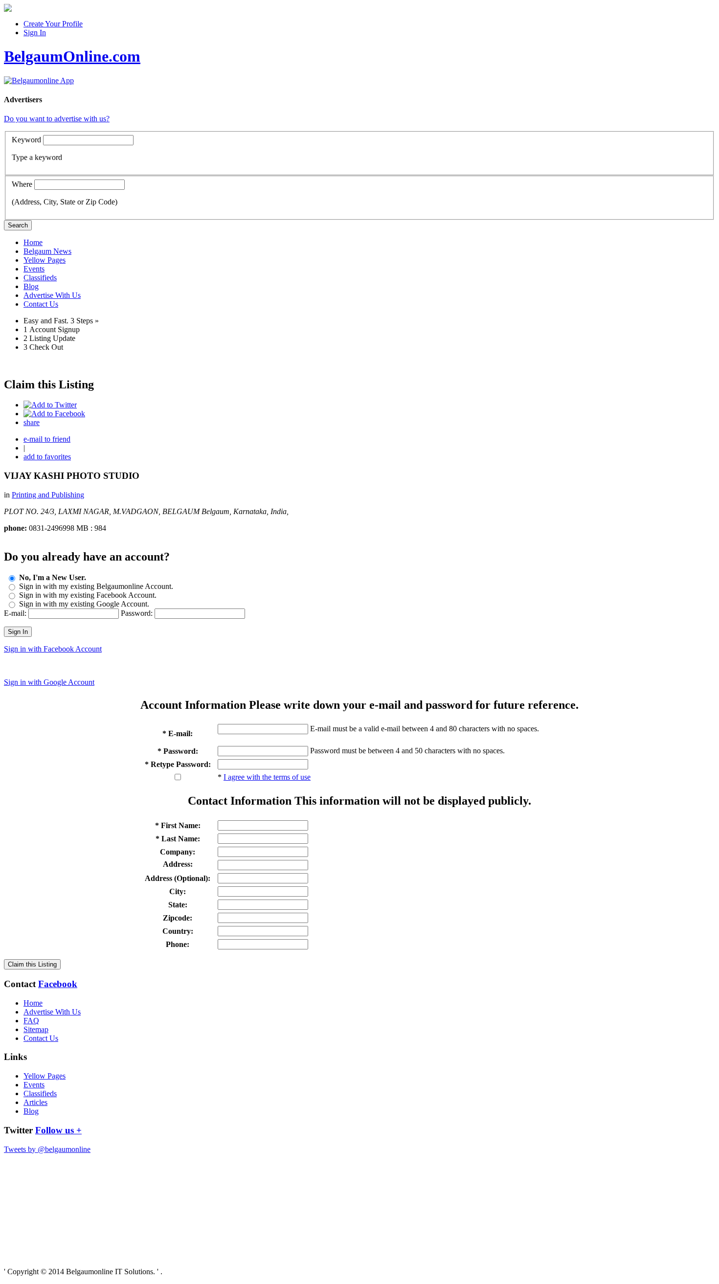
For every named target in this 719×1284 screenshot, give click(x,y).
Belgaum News (47, 251)
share (31, 422)
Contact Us (40, 304)
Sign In (34, 32)
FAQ (31, 1020)
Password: (137, 613)
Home (33, 242)
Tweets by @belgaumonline (47, 1149)
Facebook (57, 984)
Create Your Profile (53, 24)
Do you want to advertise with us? (57, 118)
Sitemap (35, 1029)
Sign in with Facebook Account (53, 649)
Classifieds (40, 277)
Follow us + (58, 1130)
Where (22, 184)
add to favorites (47, 456)
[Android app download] (8, 9)
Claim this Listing (32, 964)
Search (18, 225)
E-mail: (15, 613)
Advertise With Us (52, 295)
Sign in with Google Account (49, 682)
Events (34, 269)
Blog (31, 286)
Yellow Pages (44, 260)
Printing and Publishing (48, 495)
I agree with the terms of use (267, 777)
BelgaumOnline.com (72, 56)
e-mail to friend (46, 439)
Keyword (26, 139)
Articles (35, 1102)
